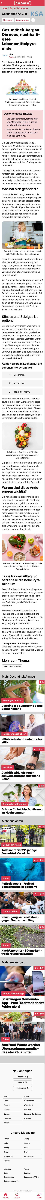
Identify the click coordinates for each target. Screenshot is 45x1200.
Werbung (7, 1169)
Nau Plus (27, 1109)
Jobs (6, 1173)
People (6, 1105)
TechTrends (29, 1156)
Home (4, 8)
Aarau (11, 57)
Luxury (27, 1143)
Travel (26, 1152)
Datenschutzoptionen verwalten (13, 1181)
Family (6, 1147)
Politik (26, 1096)
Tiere (6, 1152)
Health (6, 1139)
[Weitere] (33, 20)
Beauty (6, 1161)
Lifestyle (7, 1118)
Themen (27, 1118)
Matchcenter (29, 1101)
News (6, 1096)
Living (26, 1139)
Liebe (6, 1143)
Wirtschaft (28, 1105)
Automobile (8, 1156)
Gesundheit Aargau (19, 8)
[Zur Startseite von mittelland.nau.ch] (22, 2)
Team (26, 1169)
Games (7, 1114)
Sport (6, 1101)
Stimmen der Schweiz (33, 1114)
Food (26, 1147)
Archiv (6, 1123)
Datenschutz (9, 1177)
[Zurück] (1, 3)
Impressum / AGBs (31, 1177)
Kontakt (27, 1173)
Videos (7, 1109)
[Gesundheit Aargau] (22, 14)
